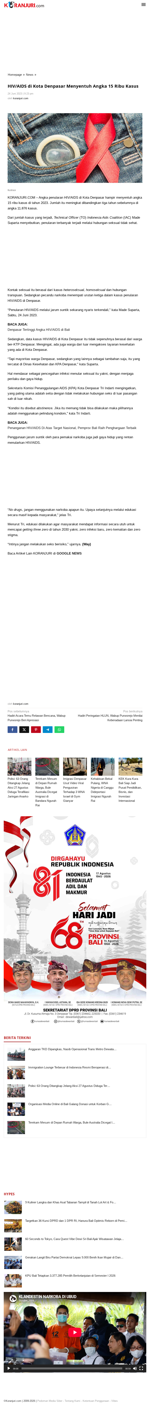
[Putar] (9, 1368)
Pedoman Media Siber (49, 1400)
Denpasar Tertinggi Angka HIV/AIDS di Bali (39, 330)
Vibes (114, 1400)
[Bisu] (135, 1368)
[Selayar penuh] (141, 1368)
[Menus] (143, 5)
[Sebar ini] (12, 729)
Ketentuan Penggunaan (96, 1400)
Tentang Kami (72, 1400)
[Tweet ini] (24, 729)
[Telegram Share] (48, 729)
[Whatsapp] (59, 729)
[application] (75, 1332)
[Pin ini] (36, 729)
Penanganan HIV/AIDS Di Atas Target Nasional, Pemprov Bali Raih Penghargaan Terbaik (72, 428)
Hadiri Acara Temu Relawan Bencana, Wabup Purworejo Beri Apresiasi (36, 716)
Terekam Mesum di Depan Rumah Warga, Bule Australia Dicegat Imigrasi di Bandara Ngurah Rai (46, 792)
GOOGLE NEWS (69, 553)
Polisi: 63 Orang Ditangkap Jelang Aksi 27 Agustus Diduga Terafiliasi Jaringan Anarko (19, 787)
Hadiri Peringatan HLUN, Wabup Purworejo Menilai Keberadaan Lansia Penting (110, 716)
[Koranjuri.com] (24, 4)
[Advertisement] (75, 41)
